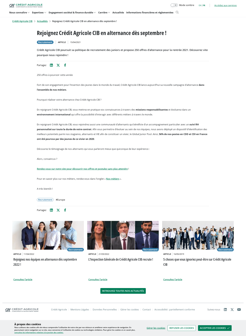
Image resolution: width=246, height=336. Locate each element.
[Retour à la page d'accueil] (26, 5)
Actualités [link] (42, 21)
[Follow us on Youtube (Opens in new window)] (239, 309)
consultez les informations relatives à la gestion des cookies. (38, 332)
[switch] (174, 5)
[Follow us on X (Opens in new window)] (232, 309)
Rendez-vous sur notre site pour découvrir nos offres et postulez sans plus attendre (82, 168)
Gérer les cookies (156, 328)
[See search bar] (177, 12)
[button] (182, 328)
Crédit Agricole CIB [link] (22, 21)
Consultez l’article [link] (22, 279)
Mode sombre (186, 5)
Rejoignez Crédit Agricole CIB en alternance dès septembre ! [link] (84, 21)
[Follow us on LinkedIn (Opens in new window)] (225, 309)
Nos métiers (112, 178)
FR (204, 5)
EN (200, 5)
